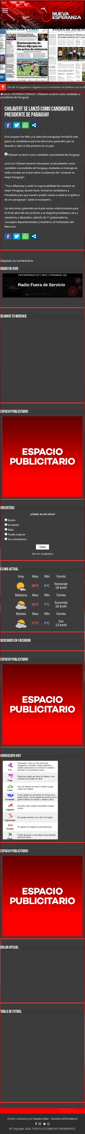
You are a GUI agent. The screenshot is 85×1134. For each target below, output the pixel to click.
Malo (11, 529)
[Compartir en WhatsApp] (25, 125)
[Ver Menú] (5, 10)
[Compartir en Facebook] (8, 125)
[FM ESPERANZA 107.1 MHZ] (42, 15)
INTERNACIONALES (23, 94)
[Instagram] (39, 1123)
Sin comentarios (17, 539)
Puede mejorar (16, 534)
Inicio (6, 94)
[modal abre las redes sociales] (34, 125)
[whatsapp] (48, 1123)
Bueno (11, 520)
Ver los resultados (42, 553)
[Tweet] (16, 125)
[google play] (44, 1123)
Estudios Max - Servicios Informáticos (55, 1118)
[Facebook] (36, 1123)
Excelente (13, 525)
